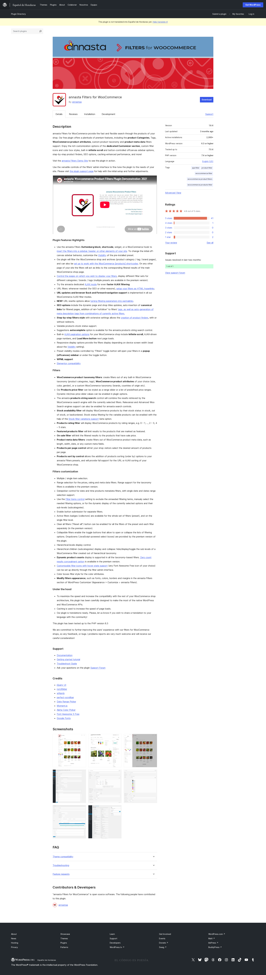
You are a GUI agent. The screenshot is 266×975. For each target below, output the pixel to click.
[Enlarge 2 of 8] (117, 737)
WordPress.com (216, 934)
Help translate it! (160, 22)
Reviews (73, 114)
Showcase (65, 934)
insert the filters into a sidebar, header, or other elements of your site (92, 251)
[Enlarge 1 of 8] (82, 737)
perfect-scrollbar (65, 697)
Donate (163, 943)
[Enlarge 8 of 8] (117, 809)
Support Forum (97, 667)
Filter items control (75, 499)
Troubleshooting (61, 865)
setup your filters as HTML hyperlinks (135, 288)
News (13, 938)
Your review (171, 242)
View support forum (175, 272)
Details (59, 114)
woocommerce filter (203, 173)
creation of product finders (134, 317)
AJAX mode (91, 284)
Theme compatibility (63, 856)
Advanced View (173, 192)
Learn (112, 934)
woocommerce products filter (200, 185)
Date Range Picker (66, 701)
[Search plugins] (40, 31)
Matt (211, 938)
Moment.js (62, 705)
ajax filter (195, 168)
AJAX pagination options (76, 334)
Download (207, 99)
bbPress (213, 943)
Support (209, 114)
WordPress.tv (117, 947)
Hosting (14, 943)
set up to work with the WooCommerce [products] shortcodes (106, 263)
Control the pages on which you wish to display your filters (87, 276)
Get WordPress (253, 5)
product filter (207, 168)
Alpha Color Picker (66, 710)
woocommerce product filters (200, 179)
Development (108, 114)
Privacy (14, 947)
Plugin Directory (18, 14)
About (14, 934)
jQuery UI (61, 685)
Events (162, 938)
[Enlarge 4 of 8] (82, 773)
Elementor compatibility (69, 363)
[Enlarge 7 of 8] (82, 809)
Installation (89, 114)
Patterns (64, 947)
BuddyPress (215, 947)
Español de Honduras (47, 960)
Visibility (102, 255)
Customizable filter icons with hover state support (82, 565)
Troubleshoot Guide (67, 663)
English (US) (207, 161)
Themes (64, 938)
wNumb (61, 693)
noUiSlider (62, 689)
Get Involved (165, 934)
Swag (163, 947)
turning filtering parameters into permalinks (111, 301)
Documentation (64, 655)
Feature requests (61, 874)
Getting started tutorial (68, 659)
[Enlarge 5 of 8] (117, 773)
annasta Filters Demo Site (75, 160)
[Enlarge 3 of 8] (153, 737)
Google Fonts (64, 718)
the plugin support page (82, 171)
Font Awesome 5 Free (68, 714)
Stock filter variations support (84, 418)
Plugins (63, 943)
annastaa (77, 102)
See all (210, 242)
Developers (115, 943)
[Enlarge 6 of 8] (153, 773)
